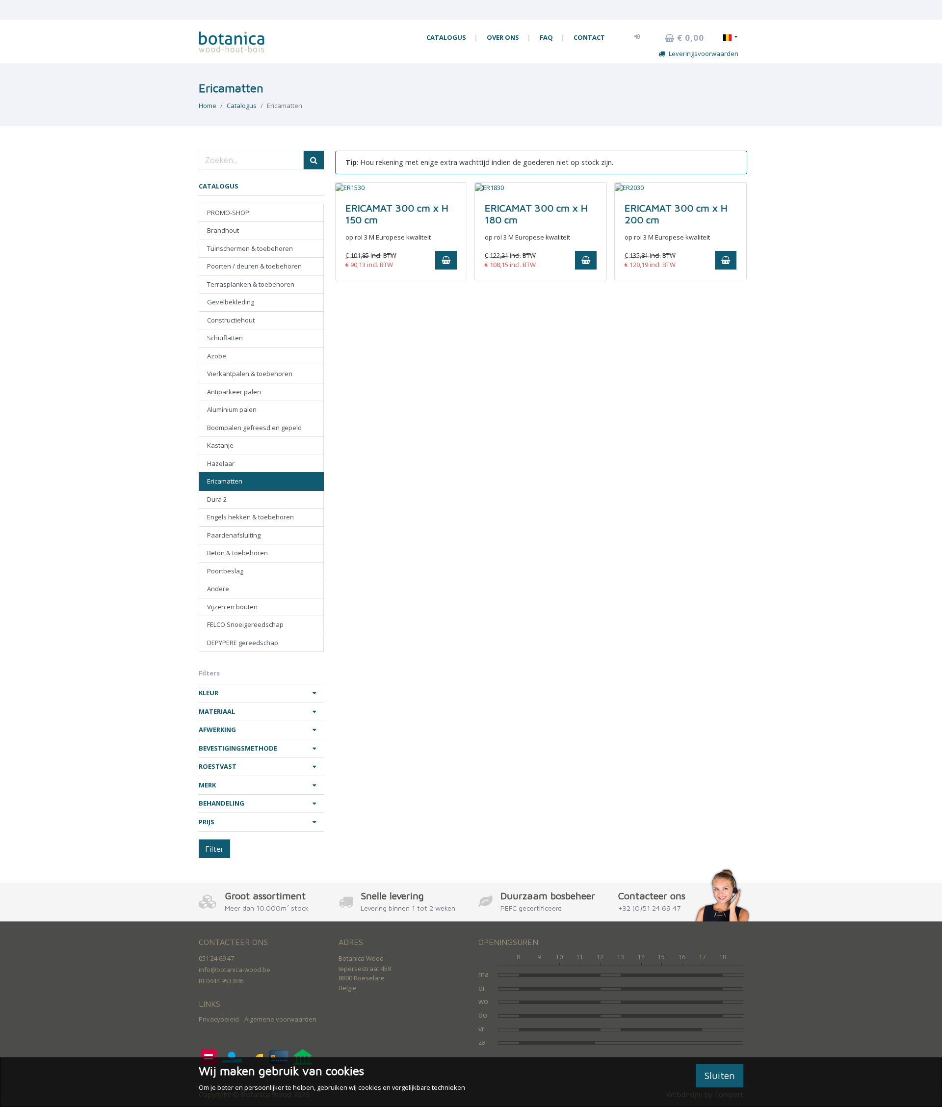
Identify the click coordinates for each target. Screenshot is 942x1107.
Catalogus (242, 105)
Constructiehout (231, 320)
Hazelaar (221, 463)
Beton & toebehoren (237, 552)
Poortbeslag (225, 571)
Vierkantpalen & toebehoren (249, 373)
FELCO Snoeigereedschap (245, 624)
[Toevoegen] (446, 260)
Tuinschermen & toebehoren (250, 248)
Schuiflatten (225, 337)
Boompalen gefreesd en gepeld (254, 427)
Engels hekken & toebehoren (250, 517)
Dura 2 (217, 499)
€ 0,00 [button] (689, 38)
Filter (214, 848)
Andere (218, 588)
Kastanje (220, 445)
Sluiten (719, 1075)
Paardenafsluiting (234, 535)
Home (207, 105)
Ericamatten (224, 481)
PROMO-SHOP (228, 212)
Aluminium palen (232, 409)
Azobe (216, 355)
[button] (637, 36)
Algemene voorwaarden (280, 1019)
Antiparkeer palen (234, 391)
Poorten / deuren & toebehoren (254, 266)
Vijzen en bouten (232, 606)
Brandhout (223, 230)
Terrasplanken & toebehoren (250, 284)
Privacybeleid (219, 1019)
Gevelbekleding (230, 301)
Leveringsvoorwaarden (703, 53)
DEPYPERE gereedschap (242, 642)
